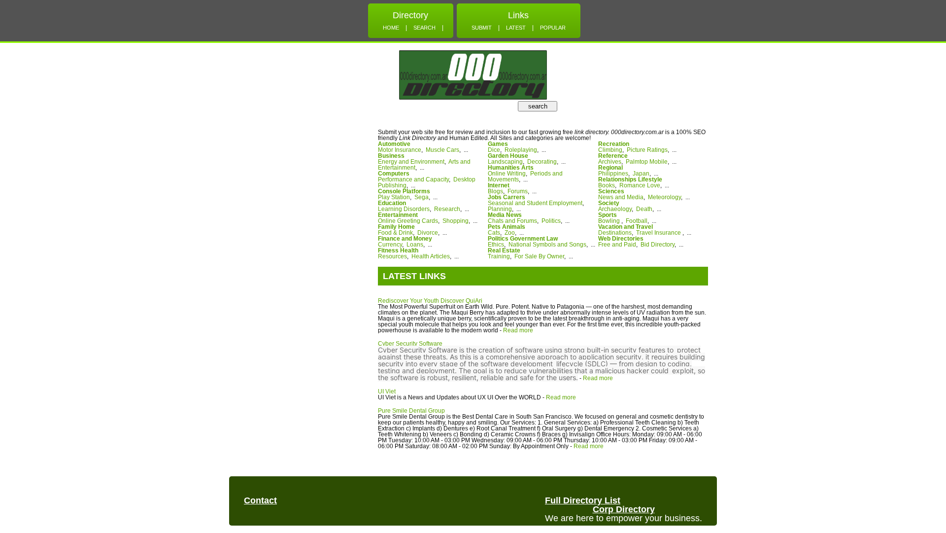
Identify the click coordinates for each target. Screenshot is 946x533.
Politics (551, 220)
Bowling (609, 220)
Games (498, 144)
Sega (421, 197)
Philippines (613, 173)
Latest (516, 28)
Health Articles (430, 256)
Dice (494, 149)
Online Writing (507, 173)
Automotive (394, 144)
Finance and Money (405, 238)
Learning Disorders (404, 209)
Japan (641, 173)
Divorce (427, 232)
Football (636, 220)
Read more (518, 330)
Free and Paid (617, 244)
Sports (607, 215)
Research (447, 209)
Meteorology (664, 197)
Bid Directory (658, 244)
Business (391, 155)
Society (608, 203)
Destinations (615, 232)
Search (424, 28)
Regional (610, 167)
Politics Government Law (523, 238)
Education (392, 203)
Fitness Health (398, 250)
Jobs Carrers (506, 197)
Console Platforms (404, 191)
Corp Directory (624, 509)
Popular (553, 28)
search (537, 106)
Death (644, 209)
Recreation (613, 144)
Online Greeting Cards (408, 220)
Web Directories (620, 238)
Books (606, 185)
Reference (613, 155)
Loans (414, 244)
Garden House (508, 155)
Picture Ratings (647, 149)
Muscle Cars (442, 149)
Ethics (496, 244)
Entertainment (398, 215)
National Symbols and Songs (547, 244)
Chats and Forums (512, 220)
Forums (517, 191)
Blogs (495, 191)
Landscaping (505, 161)
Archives (609, 161)
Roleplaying (521, 149)
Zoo (510, 232)
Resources (392, 256)
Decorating (542, 161)
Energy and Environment (411, 161)
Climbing (610, 149)
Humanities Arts (511, 167)
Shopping (455, 220)
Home (391, 28)
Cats (494, 232)
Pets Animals (506, 226)
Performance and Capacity (413, 179)
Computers (393, 173)
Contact (260, 500)
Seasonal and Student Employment (535, 203)
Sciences (611, 191)
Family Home (396, 226)
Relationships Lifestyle (630, 179)
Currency (390, 244)
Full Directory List (582, 500)
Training (499, 256)
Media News (505, 215)
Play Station (394, 197)
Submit (482, 28)
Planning (500, 209)
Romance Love (639, 185)
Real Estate (504, 250)
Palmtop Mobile (647, 161)
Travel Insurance (659, 232)
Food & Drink (395, 232)
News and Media (620, 197)
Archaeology (615, 209)
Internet (498, 185)
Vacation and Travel (625, 226)
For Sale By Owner (539, 256)
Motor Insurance (399, 149)
